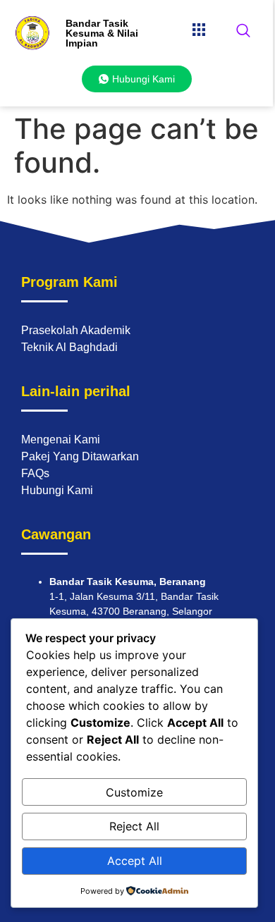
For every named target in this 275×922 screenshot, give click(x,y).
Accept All (134, 861)
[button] (198, 29)
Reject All (134, 826)
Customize (134, 792)
